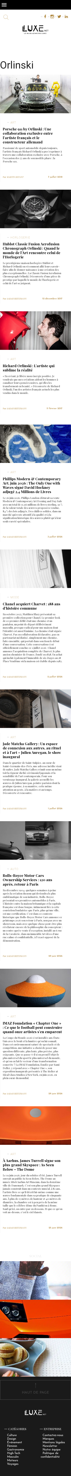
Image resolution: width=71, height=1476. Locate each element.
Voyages (12, 1464)
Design (11, 1438)
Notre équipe (51, 1449)
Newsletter (50, 1446)
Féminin (12, 1446)
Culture (12, 1435)
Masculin (13, 1456)
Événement (14, 1442)
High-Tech (13, 1453)
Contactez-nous (53, 1435)
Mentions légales (54, 1442)
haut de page (35, 1392)
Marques (48, 1438)
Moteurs (12, 1460)
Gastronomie (15, 1449)
